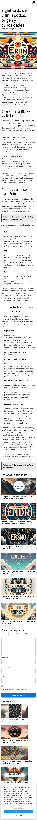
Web (2, 676)
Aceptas (18, 811)
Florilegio (5, 2)
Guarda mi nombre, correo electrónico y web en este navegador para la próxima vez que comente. (17, 688)
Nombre (4, 657)
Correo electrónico (8, 667)
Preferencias (18, 815)
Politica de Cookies (18, 808)
